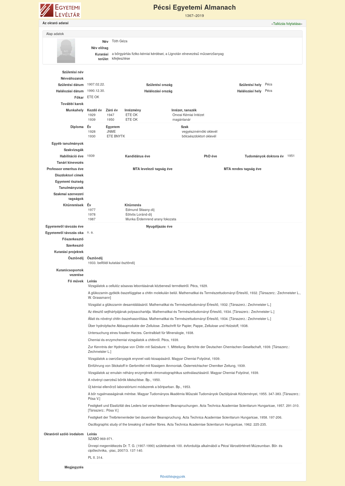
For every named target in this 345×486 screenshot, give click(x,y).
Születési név (73, 72)
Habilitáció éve (72, 156)
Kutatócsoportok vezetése (70, 272)
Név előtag (99, 47)
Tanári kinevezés (70, 162)
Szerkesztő (75, 245)
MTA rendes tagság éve (242, 168)
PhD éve (210, 156)
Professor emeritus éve (65, 168)
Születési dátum (71, 84)
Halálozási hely (249, 91)
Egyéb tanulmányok (68, 143)
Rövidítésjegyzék (172, 476)
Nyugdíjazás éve (159, 226)
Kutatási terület (101, 56)
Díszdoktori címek (69, 175)
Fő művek (76, 281)
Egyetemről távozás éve (65, 226)
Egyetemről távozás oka (64, 232)
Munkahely (75, 110)
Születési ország (159, 84)
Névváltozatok (72, 78)
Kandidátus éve (137, 156)
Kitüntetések (73, 204)
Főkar (79, 97)
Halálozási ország (158, 91)
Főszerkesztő (73, 239)
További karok (72, 103)
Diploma (77, 126)
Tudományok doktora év (264, 156)
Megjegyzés (74, 467)
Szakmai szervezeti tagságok (69, 196)
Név (105, 41)
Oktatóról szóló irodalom (64, 434)
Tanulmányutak (71, 187)
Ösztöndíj (76, 258)
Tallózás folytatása (287, 23)
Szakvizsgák (74, 149)
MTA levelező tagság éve (152, 168)
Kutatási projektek (69, 251)
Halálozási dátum (70, 91)
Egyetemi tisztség (69, 181)
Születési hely (250, 84)
